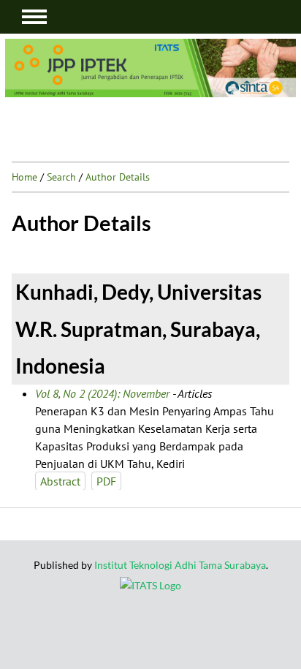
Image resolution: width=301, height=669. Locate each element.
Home (24, 177)
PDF (106, 481)
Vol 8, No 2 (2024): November (102, 393)
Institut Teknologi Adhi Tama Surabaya (180, 565)
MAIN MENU (34, 17)
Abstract (60, 481)
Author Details (117, 177)
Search (61, 177)
